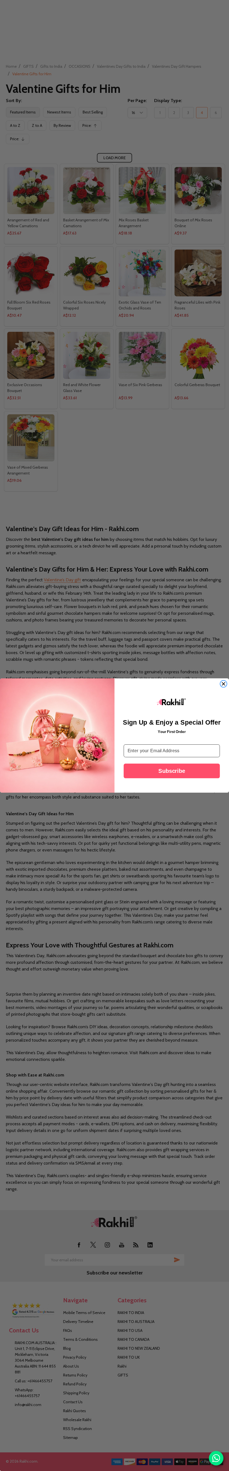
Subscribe (171, 771)
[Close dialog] (223, 684)
